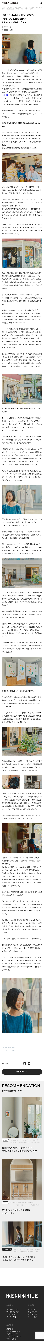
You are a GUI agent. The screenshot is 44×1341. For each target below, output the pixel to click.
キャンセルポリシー (13, 1334)
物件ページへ (22, 1072)
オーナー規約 (33, 1317)
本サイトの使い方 (12, 1312)
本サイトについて (12, 1309)
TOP (3, 7)
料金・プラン (32, 1312)
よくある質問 (11, 1314)
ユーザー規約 (11, 1317)
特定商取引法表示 (13, 1331)
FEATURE (9, 7)
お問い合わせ (11, 1339)
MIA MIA (6, 95)
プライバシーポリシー (13, 1336)
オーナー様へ (33, 1309)
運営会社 (9, 1329)
